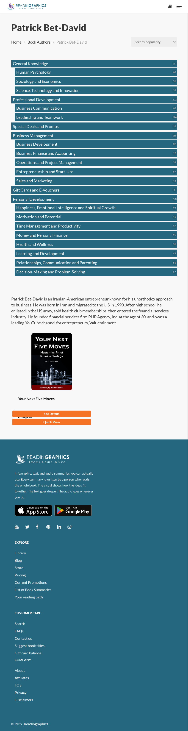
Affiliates (22, 677)
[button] (179, 6)
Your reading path (29, 597)
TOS (18, 685)
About (20, 670)
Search (20, 623)
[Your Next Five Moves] (51, 361)
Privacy (20, 692)
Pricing (20, 575)
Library (20, 553)
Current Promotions (31, 582)
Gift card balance (28, 653)
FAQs (19, 631)
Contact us (23, 638)
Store (19, 567)
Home (16, 42)
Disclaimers (24, 700)
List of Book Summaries (33, 589)
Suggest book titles (29, 645)
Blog (18, 560)
